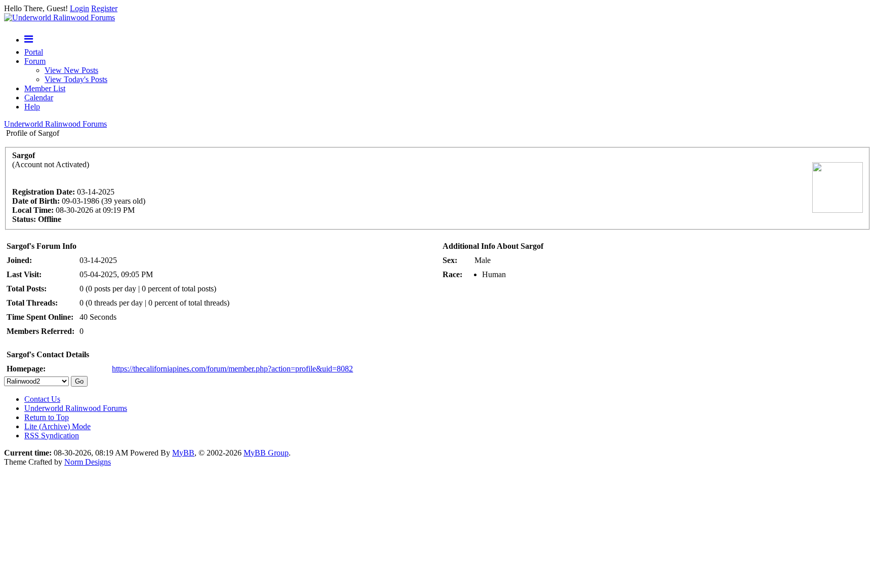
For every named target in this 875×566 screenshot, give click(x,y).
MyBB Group (266, 452)
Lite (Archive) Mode (57, 426)
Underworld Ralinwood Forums (55, 124)
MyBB (183, 452)
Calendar (38, 97)
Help (32, 106)
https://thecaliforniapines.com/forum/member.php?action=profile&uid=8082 (232, 368)
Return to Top (46, 417)
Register (104, 8)
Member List (44, 88)
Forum (35, 61)
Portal (33, 52)
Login (79, 8)
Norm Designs (87, 462)
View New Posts (71, 70)
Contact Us (42, 399)
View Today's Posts (76, 79)
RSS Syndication (51, 435)
